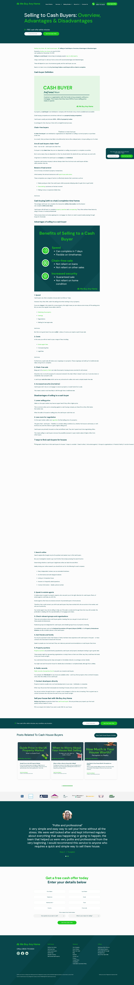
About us (76, 4)
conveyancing (73, 209)
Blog (74, 953)
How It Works (76, 949)
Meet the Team (76, 951)
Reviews (75, 954)
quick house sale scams (65, 174)
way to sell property (71, 56)
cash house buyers (63, 701)
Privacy (74, 958)
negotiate (55, 420)
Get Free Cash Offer (51, 33)
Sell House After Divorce (103, 947)
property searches (61, 209)
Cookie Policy (76, 960)
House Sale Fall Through (103, 951)
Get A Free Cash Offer (103, 954)
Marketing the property (44, 312)
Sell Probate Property (103, 949)
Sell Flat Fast (50, 953)
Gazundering (41, 186)
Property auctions (39, 651)
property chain (47, 370)
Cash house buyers (52, 48)
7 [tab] (69, 785)
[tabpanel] (34, 760)
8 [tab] (70, 785)
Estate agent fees (43, 344)
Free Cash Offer (112, 4)
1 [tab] (65, 856)
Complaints (75, 962)
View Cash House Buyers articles (106, 735)
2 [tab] (63, 785)
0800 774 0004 (100, 4)
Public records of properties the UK (44, 671)
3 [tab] (64, 785)
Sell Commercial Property (54, 956)
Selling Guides (67, 4)
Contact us (85, 4)
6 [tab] (68, 785)
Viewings (40, 315)
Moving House (101, 953)
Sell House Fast (51, 949)
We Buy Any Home (39, 48)
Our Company (76, 947)
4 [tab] (65, 785)
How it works (49, 4)
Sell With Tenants (52, 954)
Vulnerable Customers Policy (80, 963)
